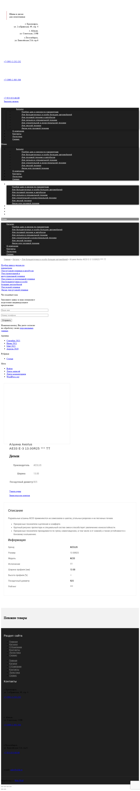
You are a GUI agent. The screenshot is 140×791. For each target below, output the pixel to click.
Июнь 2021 (12, 343)
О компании (12, 246)
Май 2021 (11, 346)
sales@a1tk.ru (16, 769)
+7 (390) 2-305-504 (12, 79)
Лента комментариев (16, 374)
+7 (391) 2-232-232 (12, 61)
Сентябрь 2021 (13, 340)
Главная (7, 259)
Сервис (16, 139)
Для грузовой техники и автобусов (29, 192)
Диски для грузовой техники (35, 128)
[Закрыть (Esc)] (2, 786)
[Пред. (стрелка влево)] (2, 789)
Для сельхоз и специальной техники (30, 195)
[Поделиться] (5, 786)
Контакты (11, 249)
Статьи (10, 358)
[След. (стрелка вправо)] (5, 789)
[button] (70, 144)
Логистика (11, 251)
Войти (10, 368)
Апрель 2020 (12, 349)
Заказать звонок (11, 101)
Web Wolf (19, 780)
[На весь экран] (8, 786)
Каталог (20, 184)
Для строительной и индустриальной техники (34, 198)
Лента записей (13, 371)
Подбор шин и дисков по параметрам (30, 187)
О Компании (15, 647)
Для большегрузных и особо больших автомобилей (37, 189)
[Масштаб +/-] (10, 786)
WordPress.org (13, 376)
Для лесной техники (22, 200)
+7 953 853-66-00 (12, 98)
